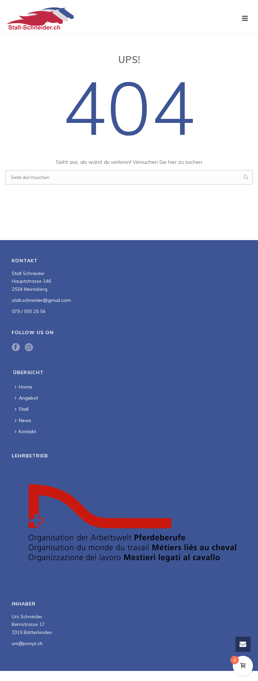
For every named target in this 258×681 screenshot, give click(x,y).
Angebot (28, 398)
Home (25, 387)
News (25, 420)
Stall (24, 409)
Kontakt (27, 431)
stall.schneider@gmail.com (41, 300)
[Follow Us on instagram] (29, 347)
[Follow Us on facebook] (16, 347)
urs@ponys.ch (27, 643)
